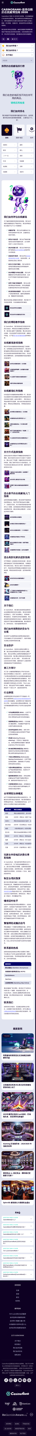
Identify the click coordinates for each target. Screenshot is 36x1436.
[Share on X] (3, 39)
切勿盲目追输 (8, 891)
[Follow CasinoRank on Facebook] (6, 1380)
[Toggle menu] (3, 2)
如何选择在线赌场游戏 (17, 1317)
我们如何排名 (17, 1351)
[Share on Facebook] (8, 39)
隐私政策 (18, 1355)
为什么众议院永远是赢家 (17, 1314)
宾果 (17, 1290)
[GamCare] (25, 1403)
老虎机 (17, 1301)
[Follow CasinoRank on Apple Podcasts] (29, 1380)
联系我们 (18, 1344)
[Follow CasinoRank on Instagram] (11, 1380)
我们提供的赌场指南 (19, 335)
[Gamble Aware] (15, 1414)
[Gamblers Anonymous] (14, 1403)
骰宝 (17, 1297)
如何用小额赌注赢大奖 (17, 1321)
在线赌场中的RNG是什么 (17, 1324)
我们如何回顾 (17, 1348)
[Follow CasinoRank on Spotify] (24, 1380)
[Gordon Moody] (18, 1409)
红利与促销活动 (20, 250)
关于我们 (18, 1341)
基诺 (17, 1294)
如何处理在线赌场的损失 (17, 1328)
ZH (17, 1385)
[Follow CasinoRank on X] (15, 1380)
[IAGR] (7, 1403)
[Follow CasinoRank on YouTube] (20, 1380)
